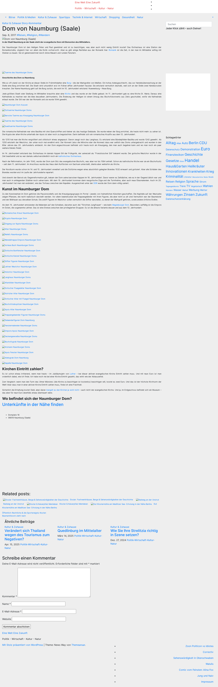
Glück (182, 161)
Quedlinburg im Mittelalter (80, 530)
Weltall (185, 190)
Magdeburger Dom (120, 205)
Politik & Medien (26, 17)
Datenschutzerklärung (178, 198)
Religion (180, 181)
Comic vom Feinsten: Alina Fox (196, 669)
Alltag (171, 143)
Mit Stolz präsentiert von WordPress (23, 644)
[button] (5, 17)
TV (188, 186)
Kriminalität (174, 176)
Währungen (174, 194)
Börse (12, 17)
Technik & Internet (82, 17)
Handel (192, 160)
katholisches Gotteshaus (70, 156)
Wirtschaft (101, 17)
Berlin (193, 143)
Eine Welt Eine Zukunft (87, 2)
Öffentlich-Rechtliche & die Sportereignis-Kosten (24, 513)
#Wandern (44, 35)
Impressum (207, 681)
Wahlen (208, 186)
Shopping (114, 17)
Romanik (112, 50)
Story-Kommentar (32, 23)
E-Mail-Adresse (11, 611)
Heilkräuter (196, 166)
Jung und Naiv (205, 675)
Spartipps (64, 17)
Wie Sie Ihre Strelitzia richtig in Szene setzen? (134, 532)
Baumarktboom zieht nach (14, 516)
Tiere (183, 186)
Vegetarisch (196, 186)
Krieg (210, 171)
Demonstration (190, 149)
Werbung (194, 189)
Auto (185, 143)
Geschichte (194, 154)
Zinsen (189, 194)
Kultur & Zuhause (47, 17)
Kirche (67, 94)
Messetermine (197, 177)
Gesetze (172, 161)
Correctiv (208, 651)
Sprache (192, 181)
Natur (140, 17)
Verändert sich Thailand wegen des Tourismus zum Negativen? (27, 534)
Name (6, 603)
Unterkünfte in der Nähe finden (32, 404)
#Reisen (21, 35)
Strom (202, 181)
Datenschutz (173, 149)
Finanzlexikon (175, 154)
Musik (211, 177)
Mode (206, 177)
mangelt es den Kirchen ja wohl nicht (62, 390)
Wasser (178, 190)
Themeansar (78, 644)
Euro (205, 148)
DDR (95, 183)
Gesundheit (128, 17)
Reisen (170, 181)
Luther (73, 374)
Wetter (203, 190)
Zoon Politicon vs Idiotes (199, 646)
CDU (203, 143)
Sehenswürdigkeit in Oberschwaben (193, 657)
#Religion (32, 35)
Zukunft (201, 194)
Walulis (209, 663)
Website (6, 619)
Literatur (188, 177)
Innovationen (176, 171)
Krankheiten (197, 171)
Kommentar (9, 596)
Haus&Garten (176, 166)
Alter (178, 143)
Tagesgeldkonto (172, 186)
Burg (69, 83)
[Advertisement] (57, 63)
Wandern (169, 190)
